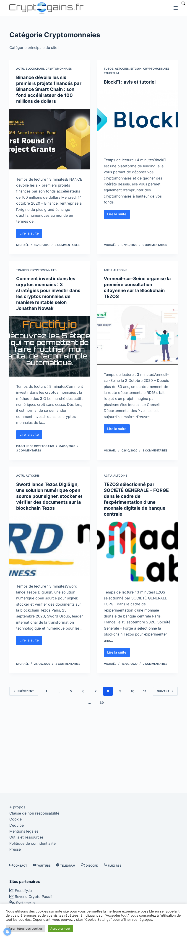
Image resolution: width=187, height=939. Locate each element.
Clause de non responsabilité (34, 813)
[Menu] (176, 8)
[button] (183, 4)
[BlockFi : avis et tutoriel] (137, 120)
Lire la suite (31, 234)
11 (144, 691)
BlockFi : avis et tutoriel (130, 82)
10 (132, 691)
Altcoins (122, 68)
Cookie (15, 819)
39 (102, 702)
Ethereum (111, 73)
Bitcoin (136, 68)
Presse (15, 849)
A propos (17, 807)
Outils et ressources (26, 837)
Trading (22, 270)
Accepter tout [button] (60, 928)
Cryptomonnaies (59, 68)
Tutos (108, 68)
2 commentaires (155, 245)
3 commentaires (67, 245)
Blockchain (35, 68)
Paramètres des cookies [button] (25, 928)
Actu (20, 68)
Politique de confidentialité (32, 843)
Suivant (163, 691)
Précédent (26, 691)
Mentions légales (23, 831)
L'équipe (16, 825)
